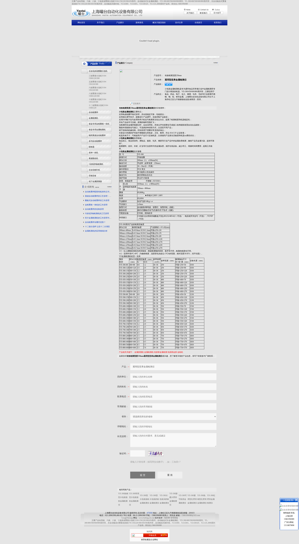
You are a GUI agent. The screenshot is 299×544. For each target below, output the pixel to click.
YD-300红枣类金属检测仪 (211, 499)
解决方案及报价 (159, 22)
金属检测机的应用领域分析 (96, 231)
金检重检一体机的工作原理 (96, 205)
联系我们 (217, 22)
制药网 (167, 518)
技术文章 (179, 22)
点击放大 (136, 103)
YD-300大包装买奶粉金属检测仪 (164, 499)
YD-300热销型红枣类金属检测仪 (202, 499)
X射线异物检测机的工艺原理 (97, 213)
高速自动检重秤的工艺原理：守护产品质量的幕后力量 (107, 196)
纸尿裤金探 (172, 352)
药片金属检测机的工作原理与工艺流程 (101, 218)
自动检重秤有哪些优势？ (95, 222)
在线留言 (198, 22)
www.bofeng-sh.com (146, 518)
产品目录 (94, 64)
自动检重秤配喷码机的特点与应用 (99, 192)
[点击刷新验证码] (156, 453)
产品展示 (120, 22)
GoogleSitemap (127, 518)
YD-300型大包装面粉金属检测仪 (144, 499)
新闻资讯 (139, 22)
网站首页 (81, 22)
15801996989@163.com (191, 515)
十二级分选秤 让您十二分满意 (97, 226)
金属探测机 (139, 352)
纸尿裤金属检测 (160, 352)
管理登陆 (174, 518)
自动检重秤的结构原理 (94, 209)
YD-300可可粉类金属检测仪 (183, 499)
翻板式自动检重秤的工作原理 (97, 200)
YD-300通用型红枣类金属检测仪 (192, 499)
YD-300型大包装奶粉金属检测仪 (154, 499)
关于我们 (100, 22)
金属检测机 (149, 352)
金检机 (180, 352)
